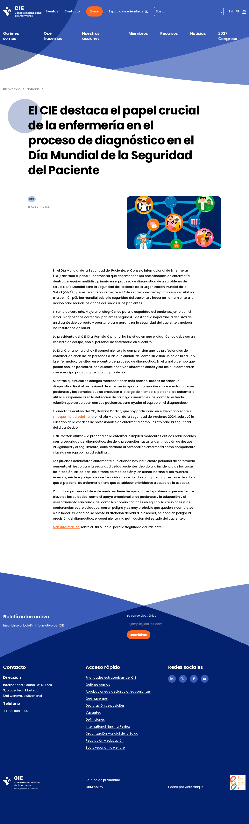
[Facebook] (194, 679)
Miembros (138, 33)
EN (231, 11)
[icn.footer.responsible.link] (238, 782)
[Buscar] (220, 11)
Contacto (72, 11)
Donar (94, 11)
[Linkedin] (172, 679)
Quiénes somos (11, 36)
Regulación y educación (105, 740)
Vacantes (93, 712)
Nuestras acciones (91, 36)
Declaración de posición (105, 705)
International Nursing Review (108, 726)
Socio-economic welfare (105, 747)
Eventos (52, 11)
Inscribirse (138, 635)
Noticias (198, 33)
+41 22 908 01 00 (15, 711)
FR (237, 11)
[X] (183, 679)
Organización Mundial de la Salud (112, 733)
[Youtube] (205, 679)
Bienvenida (11, 89)
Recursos (169, 33)
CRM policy (94, 787)
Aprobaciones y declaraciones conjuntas (118, 691)
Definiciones (95, 719)
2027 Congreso (227, 36)
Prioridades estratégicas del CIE (111, 677)
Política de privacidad (103, 780)
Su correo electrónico (141, 616)
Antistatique (194, 787)
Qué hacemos (53, 36)
